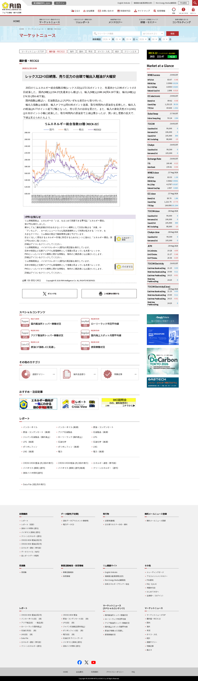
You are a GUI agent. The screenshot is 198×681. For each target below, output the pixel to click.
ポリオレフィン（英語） (69, 446)
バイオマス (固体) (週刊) (34, 468)
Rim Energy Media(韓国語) (166, 3)
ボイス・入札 (104, 51)
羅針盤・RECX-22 (154, 618)
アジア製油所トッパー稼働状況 (117, 623)
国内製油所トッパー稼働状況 (116, 615)
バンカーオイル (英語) (68, 427)
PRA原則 (183, 3)
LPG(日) (66, 622)
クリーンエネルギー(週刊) (31, 536)
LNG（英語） (29, 451)
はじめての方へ (153, 591)
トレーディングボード (155, 572)
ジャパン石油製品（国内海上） (37, 437)
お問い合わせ (108, 10)
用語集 (24, 572)
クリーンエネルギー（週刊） (106, 468)
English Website (124, 3)
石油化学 (62, 441)
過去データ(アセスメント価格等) (76, 520)
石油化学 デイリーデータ (73, 638)
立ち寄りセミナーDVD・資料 (116, 524)
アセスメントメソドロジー (157, 576)
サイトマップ (144, 10)
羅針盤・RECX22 (57, 51)
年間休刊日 (125, 10)
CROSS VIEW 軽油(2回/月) (31, 540)
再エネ (149, 650)
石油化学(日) (26, 630)
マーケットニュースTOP (32, 51)
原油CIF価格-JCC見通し (114, 630)
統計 (117, 51)
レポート (24, 520)
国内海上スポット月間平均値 (116, 626)
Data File (24, 638)
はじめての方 (183, 13)
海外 (72, 51)
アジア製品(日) (27, 622)
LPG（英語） (29, 441)
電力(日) (66, 634)
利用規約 (94, 672)
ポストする (52, 293)
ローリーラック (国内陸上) (70, 437)
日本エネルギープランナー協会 (117, 584)
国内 (81, 51)
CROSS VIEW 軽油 (70, 615)
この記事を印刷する (111, 293)
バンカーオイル (30, 427)
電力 (60, 451)
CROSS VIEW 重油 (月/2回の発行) (38, 463)
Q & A (77, 10)
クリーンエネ (130, 51)
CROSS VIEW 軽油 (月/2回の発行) (73, 463)
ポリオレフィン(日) (70, 630)
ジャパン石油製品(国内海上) (74, 626)
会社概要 (90, 10)
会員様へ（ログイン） (155, 595)
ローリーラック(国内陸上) (31, 626)
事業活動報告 (68, 572)
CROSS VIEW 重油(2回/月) (31, 544)
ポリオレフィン (30, 446)
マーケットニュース (35, 29)
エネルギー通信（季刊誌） (105, 463)
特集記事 (150, 646)
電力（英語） (99, 451)
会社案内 (79, 672)
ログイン (60, 3)
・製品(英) (39, 622)
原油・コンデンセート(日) (73, 618)
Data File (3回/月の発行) (34, 484)
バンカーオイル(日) (29, 618)
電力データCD (68, 524)
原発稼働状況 (110, 634)
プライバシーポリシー (115, 672)
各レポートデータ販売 (30, 555)
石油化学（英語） (101, 441)
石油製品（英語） (101, 432)
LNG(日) (24, 634)
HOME (21, 29)
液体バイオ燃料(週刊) (33, 473)
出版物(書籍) (110, 520)
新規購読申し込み (42, 3)
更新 (173, 13)
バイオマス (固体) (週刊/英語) (71, 468)
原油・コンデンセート (103, 427)
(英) (40, 618)
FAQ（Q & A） (152, 584)
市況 (90, 51)
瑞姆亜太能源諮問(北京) (143, 3)
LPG (95, 437)
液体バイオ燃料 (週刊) (30, 528)
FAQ (133, 672)
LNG (95, 446)
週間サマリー (152, 642)
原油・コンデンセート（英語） (37, 432)
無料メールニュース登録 (156, 520)
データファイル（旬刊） (30, 551)
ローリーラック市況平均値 (115, 619)
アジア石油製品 (65, 432)
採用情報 (161, 10)
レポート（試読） (28, 524)
